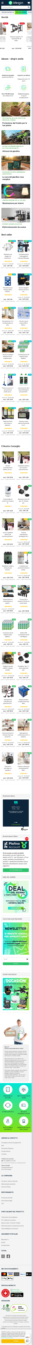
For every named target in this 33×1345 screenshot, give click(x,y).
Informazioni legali (6, 1200)
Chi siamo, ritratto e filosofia (9, 1181)
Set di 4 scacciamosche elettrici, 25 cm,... (8, 467)
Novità (3, 1242)
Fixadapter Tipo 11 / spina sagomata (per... (23, 668)
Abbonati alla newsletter (8, 1184)
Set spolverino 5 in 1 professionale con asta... (8, 323)
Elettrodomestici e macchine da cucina (12, 1226)
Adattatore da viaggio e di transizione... (8, 256)
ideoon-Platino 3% (8, 12)
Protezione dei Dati (6, 1198)
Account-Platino (6, 1187)
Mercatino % (5, 1239)
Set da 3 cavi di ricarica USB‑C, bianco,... (23, 323)
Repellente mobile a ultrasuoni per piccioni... (8, 568)
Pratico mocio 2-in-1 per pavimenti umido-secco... (8, 389)
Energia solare (5, 1245)
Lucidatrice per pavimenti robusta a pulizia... (23, 568)
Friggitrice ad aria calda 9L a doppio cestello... (8, 668)
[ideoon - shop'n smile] (16, 2)
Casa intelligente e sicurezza (9, 1228)
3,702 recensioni (15, 824)
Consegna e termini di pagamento (11, 1142)
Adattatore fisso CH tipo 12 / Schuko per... (23, 501)
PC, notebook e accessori (8, 1220)
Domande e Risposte (7, 1148)
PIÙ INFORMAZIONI (16, 870)
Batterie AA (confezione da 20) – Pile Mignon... (23, 634)
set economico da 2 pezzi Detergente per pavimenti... (23, 389)
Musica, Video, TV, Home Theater (10, 1223)
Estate (30, 12)
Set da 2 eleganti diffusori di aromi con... (24, 289)
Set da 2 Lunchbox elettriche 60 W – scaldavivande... (8, 356)
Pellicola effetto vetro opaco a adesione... (7, 423)
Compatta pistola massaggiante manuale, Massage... (24, 256)
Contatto (4, 1154)
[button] (3, 39)
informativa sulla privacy (7, 1337)
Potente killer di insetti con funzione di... (8, 501)
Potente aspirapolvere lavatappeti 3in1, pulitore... (23, 534)
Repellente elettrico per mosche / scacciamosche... (23, 467)
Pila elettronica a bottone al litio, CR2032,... (8, 289)
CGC (2, 1203)
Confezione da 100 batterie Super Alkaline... (23, 356)
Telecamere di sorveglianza (9, 1217)
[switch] (27, 1341)
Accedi (16, 963)
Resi (2, 1145)
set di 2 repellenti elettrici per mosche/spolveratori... (8, 534)
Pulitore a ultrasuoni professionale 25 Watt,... (23, 768)
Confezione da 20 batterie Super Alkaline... (8, 634)
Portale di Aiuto (5, 1151)
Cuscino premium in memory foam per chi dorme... (8, 735)
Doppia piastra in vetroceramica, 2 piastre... (8, 601)
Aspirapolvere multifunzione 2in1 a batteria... (24, 735)
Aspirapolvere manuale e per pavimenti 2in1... (8, 701)
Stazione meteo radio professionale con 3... (23, 423)
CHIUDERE (15, 1341)
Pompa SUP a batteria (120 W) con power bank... (24, 601)
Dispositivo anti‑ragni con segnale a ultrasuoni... (8, 768)
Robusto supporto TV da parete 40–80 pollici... (16, 38)
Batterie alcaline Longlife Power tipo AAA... (23, 701)
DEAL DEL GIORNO (21, 12)
